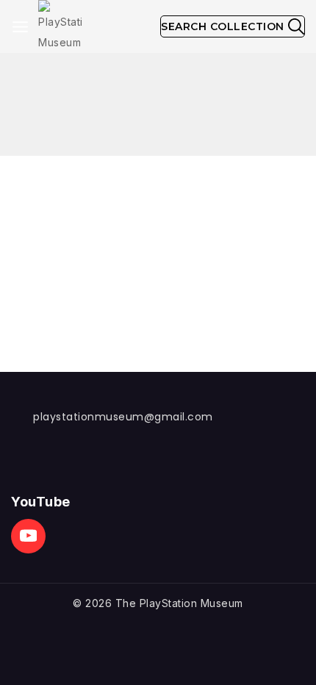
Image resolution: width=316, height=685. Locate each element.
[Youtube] (28, 536)
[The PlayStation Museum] (60, 26)
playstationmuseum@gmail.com (123, 416)
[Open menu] (20, 27)
